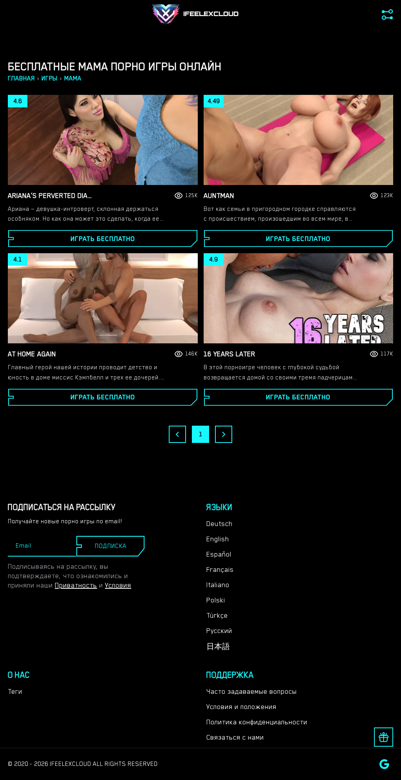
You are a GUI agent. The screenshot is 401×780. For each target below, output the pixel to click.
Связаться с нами (235, 737)
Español (218, 554)
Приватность (76, 585)
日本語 (218, 647)
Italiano (217, 585)
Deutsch (219, 524)
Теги (15, 691)
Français (220, 569)
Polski (215, 600)
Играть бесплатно (102, 239)
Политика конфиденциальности (256, 722)
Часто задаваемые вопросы (251, 691)
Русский (219, 631)
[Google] (384, 764)
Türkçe (217, 615)
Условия (118, 585)
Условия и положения (241, 707)
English (217, 539)
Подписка (110, 546)
